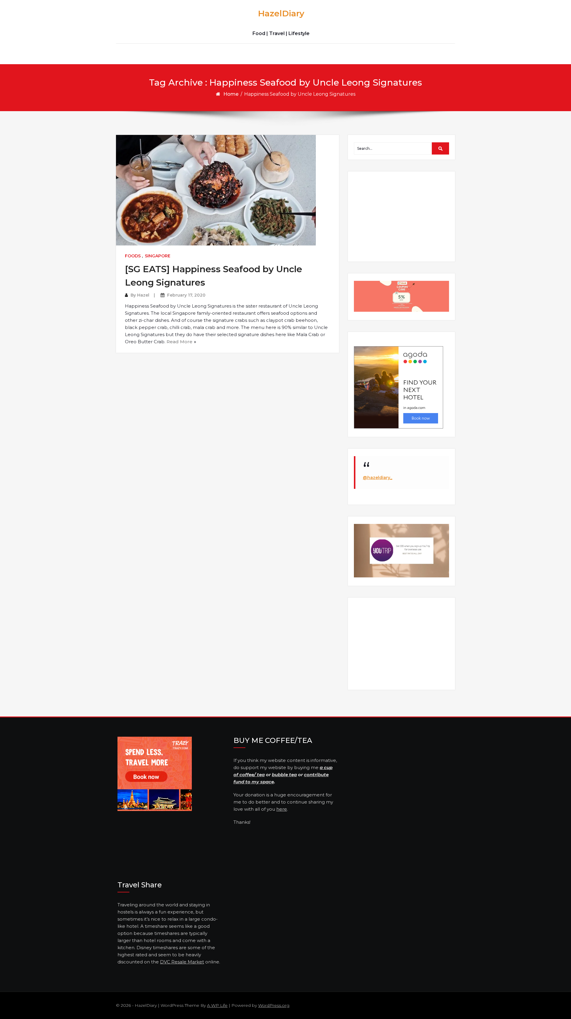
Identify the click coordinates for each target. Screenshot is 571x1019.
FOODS (133, 256)
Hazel (143, 295)
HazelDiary (281, 13)
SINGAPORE (157, 256)
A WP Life (217, 1005)
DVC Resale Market (182, 962)
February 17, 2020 (186, 295)
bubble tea (284, 774)
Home (231, 94)
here (281, 809)
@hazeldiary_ (377, 477)
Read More (179, 341)
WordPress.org (273, 1005)
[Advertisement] (402, 216)
